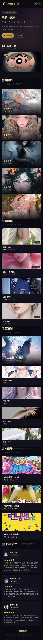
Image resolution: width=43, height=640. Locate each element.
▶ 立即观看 (8, 35)
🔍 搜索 (37, 4)
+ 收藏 (20, 35)
